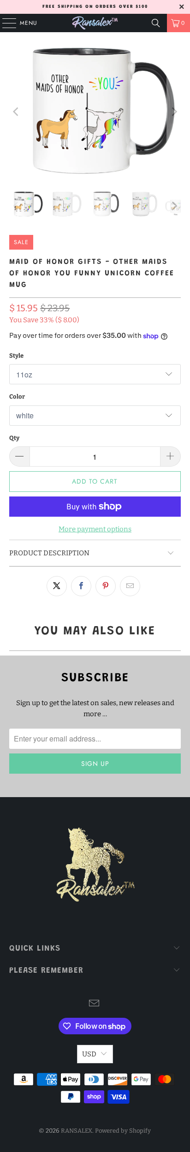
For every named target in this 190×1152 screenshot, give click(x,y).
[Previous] (16, 111)
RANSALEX (76, 1130)
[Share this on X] (57, 586)
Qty (14, 437)
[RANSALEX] (95, 23)
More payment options (95, 529)
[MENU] (4, 23)
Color (17, 396)
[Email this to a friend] (130, 586)
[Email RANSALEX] (94, 1004)
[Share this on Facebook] (81, 586)
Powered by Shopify (123, 1130)
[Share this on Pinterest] (105, 586)
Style (16, 355)
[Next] (173, 111)
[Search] (156, 23)
